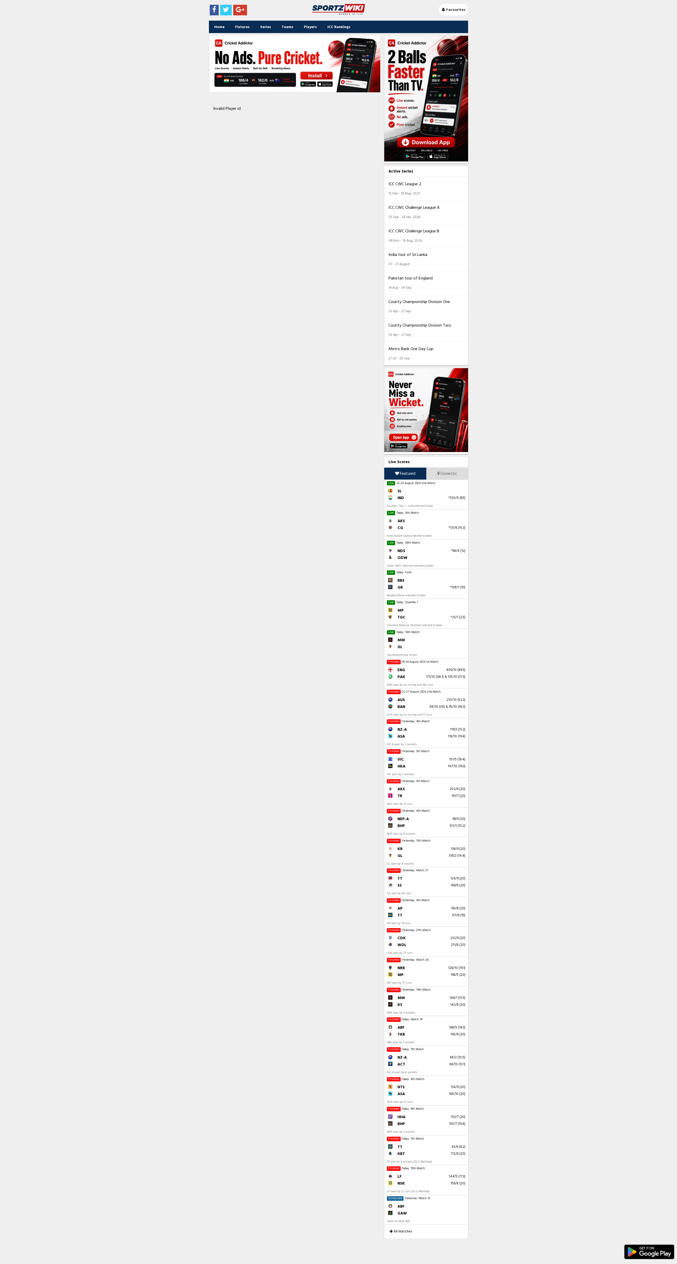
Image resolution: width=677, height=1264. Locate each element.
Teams (287, 27)
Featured (407, 473)
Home (219, 27)
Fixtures (242, 27)
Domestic (448, 473)
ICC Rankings (338, 27)
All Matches (402, 1231)
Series (265, 27)
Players (310, 27)
